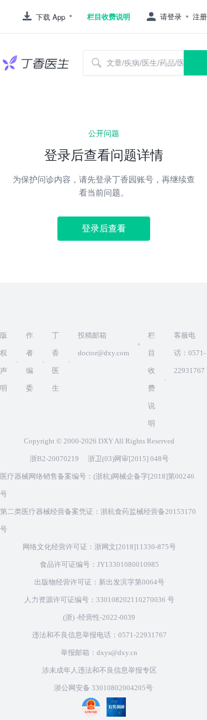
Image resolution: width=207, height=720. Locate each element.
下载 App (50, 17)
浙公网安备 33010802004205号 (103, 688)
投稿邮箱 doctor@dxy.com (103, 344)
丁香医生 (55, 361)
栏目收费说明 (108, 16)
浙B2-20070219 (54, 458)
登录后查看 (104, 228)
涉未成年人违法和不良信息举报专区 (99, 670)
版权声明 (3, 361)
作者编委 (29, 361)
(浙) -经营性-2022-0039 (99, 617)
